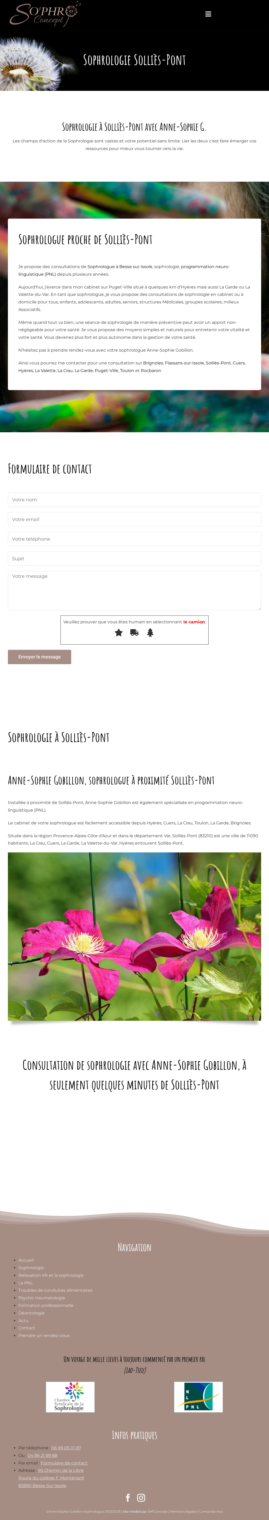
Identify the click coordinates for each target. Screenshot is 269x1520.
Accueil (26, 1260)
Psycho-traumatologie (41, 1297)
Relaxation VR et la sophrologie (51, 1275)
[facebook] (128, 1498)
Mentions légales (183, 1511)
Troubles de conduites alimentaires (55, 1290)
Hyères (25, 370)
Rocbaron (151, 370)
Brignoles (153, 362)
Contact (26, 1327)
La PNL (25, 1282)
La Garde (84, 370)
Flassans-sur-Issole (184, 362)
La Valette (45, 370)
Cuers (239, 362)
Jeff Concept (158, 1511)
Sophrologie (31, 1267)
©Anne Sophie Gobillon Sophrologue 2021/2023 (83, 1511)
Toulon (127, 370)
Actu (23, 1320)
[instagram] (141, 1498)
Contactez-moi (211, 1511)
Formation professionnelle (46, 1305)
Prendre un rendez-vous (44, 1335)
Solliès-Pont (218, 362)
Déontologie (31, 1313)
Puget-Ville (106, 370)
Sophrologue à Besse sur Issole (119, 266)
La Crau (65, 370)
